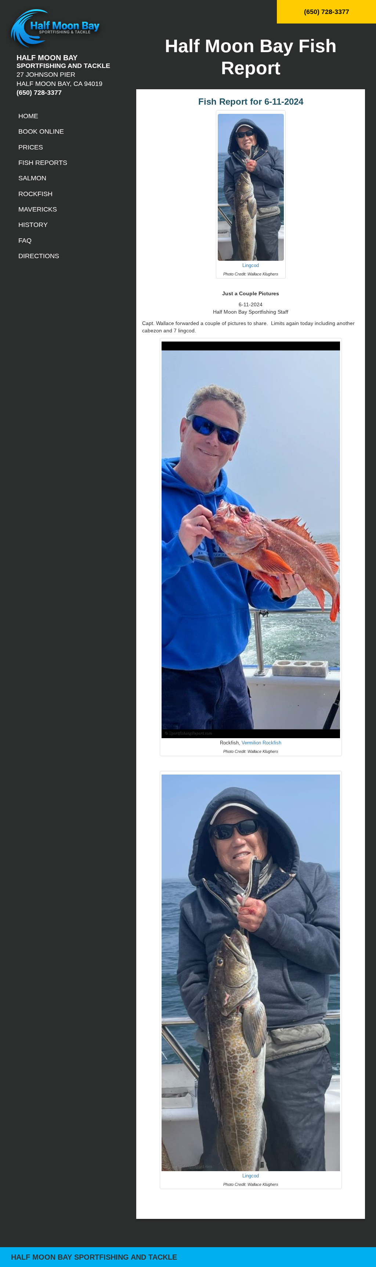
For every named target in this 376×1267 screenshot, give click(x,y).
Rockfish (35, 194)
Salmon (32, 178)
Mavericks (37, 209)
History (33, 224)
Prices (30, 147)
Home (28, 116)
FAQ (25, 240)
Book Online (41, 131)
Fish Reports (42, 162)
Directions (38, 256)
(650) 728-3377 (326, 11)
